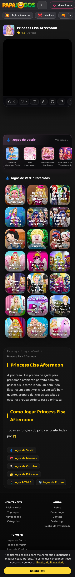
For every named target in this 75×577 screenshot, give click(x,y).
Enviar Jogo (57, 521)
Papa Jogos (13, 351)
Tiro (66, 15)
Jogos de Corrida (17, 549)
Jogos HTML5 (21, 482)
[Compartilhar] (44, 102)
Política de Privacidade (50, 562)
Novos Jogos (13, 517)
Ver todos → (62, 139)
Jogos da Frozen (51, 482)
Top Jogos (13, 512)
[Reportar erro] (61, 102)
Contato (57, 517)
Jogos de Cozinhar (23, 466)
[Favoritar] (34, 102)
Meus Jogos (65, 5)
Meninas (46, 15)
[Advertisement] (39, 119)
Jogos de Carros (17, 540)
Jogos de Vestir (24, 139)
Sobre (57, 507)
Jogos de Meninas (23, 458)
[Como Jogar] (52, 102)
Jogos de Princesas (24, 474)
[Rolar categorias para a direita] (70, 15)
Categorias (13, 521)
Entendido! (37, 570)
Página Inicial (13, 507)
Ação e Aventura (18, 15)
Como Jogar (57, 512)
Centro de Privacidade (57, 526)
